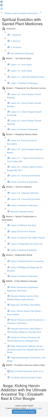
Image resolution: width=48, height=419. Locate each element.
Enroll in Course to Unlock (24, 411)
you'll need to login (34, 408)
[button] (1, 2)
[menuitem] (1, 6)
